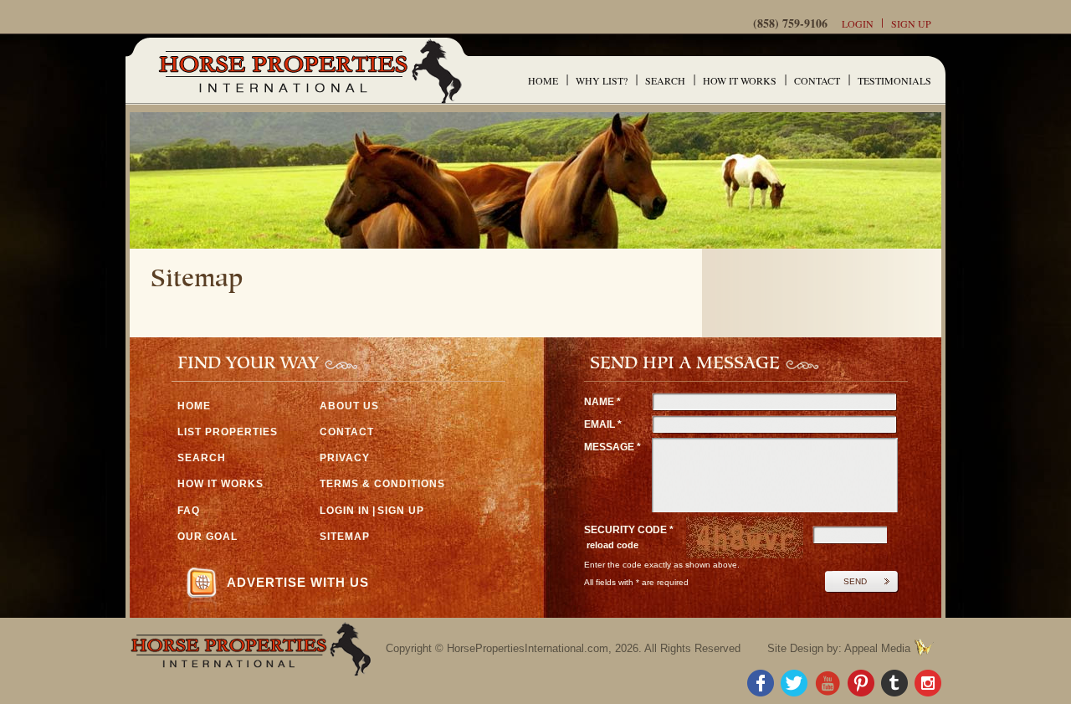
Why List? (602, 80)
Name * (602, 402)
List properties (227, 432)
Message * (612, 447)
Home (543, 80)
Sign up (911, 23)
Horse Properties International (309, 71)
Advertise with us (298, 582)
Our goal (207, 537)
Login (858, 23)
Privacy (345, 458)
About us (349, 406)
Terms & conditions (382, 484)
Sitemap (345, 537)
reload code (612, 545)
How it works (739, 80)
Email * (603, 424)
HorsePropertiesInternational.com (527, 648)
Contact (817, 80)
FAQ (188, 511)
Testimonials (894, 80)
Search (665, 80)
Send (855, 581)
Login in (345, 511)
